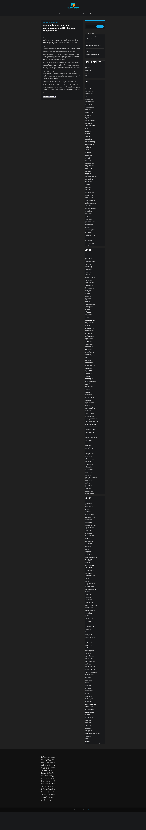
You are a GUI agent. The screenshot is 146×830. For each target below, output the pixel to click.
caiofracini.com (88, 347)
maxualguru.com (88, 309)
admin (45, 34)
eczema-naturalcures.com (90, 589)
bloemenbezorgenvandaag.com (91, 176)
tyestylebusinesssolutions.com (91, 439)
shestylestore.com (89, 491)
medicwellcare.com (89, 403)
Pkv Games (61, 13)
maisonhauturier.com (89, 674)
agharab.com (87, 600)
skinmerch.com (88, 538)
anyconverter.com (89, 154)
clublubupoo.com (88, 445)
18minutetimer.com (89, 327)
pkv (85, 72)
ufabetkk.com (88, 160)
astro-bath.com (88, 591)
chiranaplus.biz (88, 205)
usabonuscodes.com (89, 701)
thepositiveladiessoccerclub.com (92, 604)
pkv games (50, 96)
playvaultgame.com (89, 485)
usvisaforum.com (88, 540)
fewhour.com (87, 325)
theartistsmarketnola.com (90, 203)
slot (54, 96)
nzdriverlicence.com (89, 683)
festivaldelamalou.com (89, 101)
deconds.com (88, 739)
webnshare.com (88, 333)
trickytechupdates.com (90, 235)
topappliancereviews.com (90, 234)
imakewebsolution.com (90, 282)
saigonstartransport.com (90, 186)
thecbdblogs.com (88, 240)
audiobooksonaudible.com (90, 727)
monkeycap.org (88, 128)
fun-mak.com (87, 431)
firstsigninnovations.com (90, 102)
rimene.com (87, 198)
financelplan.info (88, 269)
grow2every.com (88, 655)
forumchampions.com (89, 98)
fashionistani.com (88, 645)
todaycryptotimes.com (90, 699)
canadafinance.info (89, 195)
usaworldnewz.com (89, 506)
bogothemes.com (88, 552)
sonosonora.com (88, 568)
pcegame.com (88, 687)
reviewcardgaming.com (90, 413)
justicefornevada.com (89, 339)
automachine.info (88, 376)
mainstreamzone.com (89, 330)
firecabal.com (88, 648)
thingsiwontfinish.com (89, 493)
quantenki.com (88, 400)
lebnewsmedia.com (89, 567)
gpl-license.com (88, 653)
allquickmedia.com (89, 162)
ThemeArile (87, 809)
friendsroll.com (88, 572)
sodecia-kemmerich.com (90, 429)
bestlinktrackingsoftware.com (91, 443)
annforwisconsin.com (89, 527)
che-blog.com (88, 284)
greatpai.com (87, 608)
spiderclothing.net (89, 573)
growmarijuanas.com (89, 331)
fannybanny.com (88, 463)
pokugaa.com (88, 483)
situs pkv (53, 757)
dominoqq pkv (52, 791)
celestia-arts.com (88, 96)
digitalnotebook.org (89, 307)
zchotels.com (87, 691)
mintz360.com (88, 301)
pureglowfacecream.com (90, 165)
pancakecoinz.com (89, 285)
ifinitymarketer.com (89, 464)
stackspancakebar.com (90, 206)
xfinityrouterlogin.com (89, 230)
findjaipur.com (88, 528)
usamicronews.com (89, 474)
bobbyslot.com (88, 298)
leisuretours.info (88, 341)
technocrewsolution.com (90, 122)
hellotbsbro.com (88, 343)
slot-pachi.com (88, 312)
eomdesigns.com (88, 389)
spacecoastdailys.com (89, 707)
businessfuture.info (89, 271)
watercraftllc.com (88, 613)
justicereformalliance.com (90, 548)
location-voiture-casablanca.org (91, 418)
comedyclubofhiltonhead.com (91, 421)
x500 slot (47, 760)
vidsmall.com (87, 405)
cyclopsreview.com (89, 631)
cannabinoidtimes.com (90, 319)
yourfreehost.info (88, 556)
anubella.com (88, 725)
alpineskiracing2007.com (90, 219)
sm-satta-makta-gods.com (90, 703)
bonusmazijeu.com (89, 447)
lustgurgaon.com (88, 295)
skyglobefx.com (88, 384)
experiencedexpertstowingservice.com (93, 415)
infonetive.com (88, 189)
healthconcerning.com (89, 322)
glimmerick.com (88, 532)
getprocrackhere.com (89, 459)
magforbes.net (88, 126)
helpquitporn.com (89, 660)
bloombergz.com (88, 138)
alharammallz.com (89, 618)
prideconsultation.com (90, 288)
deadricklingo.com (89, 383)
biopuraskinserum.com (90, 192)
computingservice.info (89, 346)
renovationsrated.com (89, 711)
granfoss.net (87, 216)
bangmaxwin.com (88, 187)
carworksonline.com (89, 112)
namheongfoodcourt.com (90, 208)
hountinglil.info (88, 290)
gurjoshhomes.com (89, 559)
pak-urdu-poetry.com (89, 352)
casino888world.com (89, 432)
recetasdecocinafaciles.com (91, 605)
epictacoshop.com (89, 190)
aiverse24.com (88, 723)
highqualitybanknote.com (90, 661)
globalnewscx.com (89, 359)
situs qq (52, 768)
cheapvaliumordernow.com (91, 426)
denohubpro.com (88, 367)
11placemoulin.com (89, 299)
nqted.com (87, 682)
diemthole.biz (88, 158)
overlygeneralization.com (90, 335)
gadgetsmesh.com (89, 338)
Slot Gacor (68, 13)
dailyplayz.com (88, 458)
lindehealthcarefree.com (90, 261)
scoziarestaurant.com (89, 712)
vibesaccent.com (88, 516)
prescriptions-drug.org (90, 120)
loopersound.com (88, 544)
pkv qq (42, 756)
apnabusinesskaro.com (90, 243)
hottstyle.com (88, 664)
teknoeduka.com (88, 696)
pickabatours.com (89, 266)
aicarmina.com (88, 524)
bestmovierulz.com (89, 541)
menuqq (51, 788)
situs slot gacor (47, 767)
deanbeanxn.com (88, 276)
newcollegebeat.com (89, 535)
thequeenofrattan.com (90, 365)
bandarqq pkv (47, 757)
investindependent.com (90, 669)
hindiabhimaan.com (89, 237)
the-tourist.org (88, 133)
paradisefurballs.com (89, 315)
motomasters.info (89, 394)
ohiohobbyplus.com (89, 551)
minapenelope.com (89, 546)
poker (86, 75)
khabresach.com (88, 238)
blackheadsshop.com (89, 416)
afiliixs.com (87, 616)
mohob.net (87, 303)
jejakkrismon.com (88, 157)
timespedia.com (88, 155)
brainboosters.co (88, 519)
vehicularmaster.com (89, 514)
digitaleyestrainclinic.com (90, 226)
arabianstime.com (89, 623)
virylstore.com (88, 115)
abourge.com (88, 615)
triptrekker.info (88, 391)
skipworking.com (88, 150)
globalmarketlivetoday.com (90, 652)
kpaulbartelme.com (89, 419)
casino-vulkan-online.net (90, 221)
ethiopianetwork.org (89, 336)
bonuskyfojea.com (89, 448)
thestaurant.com (88, 442)
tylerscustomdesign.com (90, 110)
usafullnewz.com (88, 503)
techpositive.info (88, 349)
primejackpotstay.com (89, 482)
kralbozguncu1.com (89, 671)
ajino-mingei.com (88, 554)
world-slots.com (88, 280)
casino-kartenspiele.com (90, 141)
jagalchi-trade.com (89, 543)
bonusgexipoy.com (89, 451)
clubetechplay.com (89, 455)
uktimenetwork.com (89, 504)
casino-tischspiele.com (90, 144)
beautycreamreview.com (90, 628)
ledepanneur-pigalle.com (90, 200)
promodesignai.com (89, 717)
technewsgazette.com (89, 163)
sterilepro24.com (88, 410)
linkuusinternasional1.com (90, 570)
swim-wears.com (88, 106)
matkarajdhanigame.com (90, 277)
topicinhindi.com (88, 258)
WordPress (72, 809)
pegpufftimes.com (89, 95)
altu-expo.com (88, 594)
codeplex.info (88, 580)
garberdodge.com (89, 104)
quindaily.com (88, 720)
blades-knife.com (88, 368)
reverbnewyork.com (89, 536)
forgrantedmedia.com (89, 107)
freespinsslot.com (88, 314)
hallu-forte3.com (88, 211)
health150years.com (89, 118)
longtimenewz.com (89, 469)
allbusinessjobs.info (89, 263)
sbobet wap (43, 786)
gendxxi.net (87, 392)
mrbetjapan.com (88, 168)
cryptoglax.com (88, 549)
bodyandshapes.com (89, 731)
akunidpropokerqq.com (90, 583)
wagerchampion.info (89, 379)
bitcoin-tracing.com (89, 730)
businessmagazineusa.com (90, 402)
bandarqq (87, 77)
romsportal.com (88, 488)
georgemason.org (88, 256)
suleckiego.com (88, 245)
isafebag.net (87, 136)
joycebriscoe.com (88, 522)
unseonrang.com (88, 351)
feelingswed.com (88, 647)
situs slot (48, 768)
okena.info (87, 581)
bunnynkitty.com (88, 181)
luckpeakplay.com (88, 472)
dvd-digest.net (88, 202)
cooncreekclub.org (89, 93)
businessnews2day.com (90, 407)
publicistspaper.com (89, 719)
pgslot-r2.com (88, 688)
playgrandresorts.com (89, 486)
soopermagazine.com (89, 706)
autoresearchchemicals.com (91, 242)
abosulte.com (88, 722)
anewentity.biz (88, 170)
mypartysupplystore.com (90, 525)
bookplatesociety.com (89, 565)
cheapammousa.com (89, 602)
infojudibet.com (88, 272)
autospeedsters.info (89, 378)
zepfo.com (87, 693)
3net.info (87, 578)
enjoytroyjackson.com (89, 639)
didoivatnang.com (89, 634)
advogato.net (87, 134)
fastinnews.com (88, 461)
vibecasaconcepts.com (90, 397)
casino (44, 96)
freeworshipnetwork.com (90, 612)
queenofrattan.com (89, 363)
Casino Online (82, 13)
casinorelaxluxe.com (89, 453)
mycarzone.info (88, 395)
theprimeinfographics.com (90, 424)
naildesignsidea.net (89, 607)
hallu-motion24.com (89, 213)
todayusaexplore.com (89, 508)
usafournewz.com (88, 511)
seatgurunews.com (89, 576)
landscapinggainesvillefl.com (91, 672)
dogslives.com (88, 360)
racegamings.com (88, 480)
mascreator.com (88, 676)
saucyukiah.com (88, 87)
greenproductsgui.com (90, 320)
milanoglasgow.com (89, 210)
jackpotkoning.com (89, 466)
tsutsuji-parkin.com (89, 599)
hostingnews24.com (89, 663)
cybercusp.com (88, 736)
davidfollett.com (88, 533)
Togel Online (89, 13)
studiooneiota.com (89, 371)
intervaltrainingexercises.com (91, 437)
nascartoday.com (88, 680)
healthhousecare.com (89, 656)
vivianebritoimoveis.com (90, 125)
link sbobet (46, 762)
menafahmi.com (88, 677)
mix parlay (47, 784)
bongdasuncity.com (89, 311)
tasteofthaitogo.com (89, 179)
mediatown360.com (89, 224)
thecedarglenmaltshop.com (91, 255)
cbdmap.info (87, 274)
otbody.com (87, 146)
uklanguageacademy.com (90, 260)
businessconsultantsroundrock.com (92, 733)
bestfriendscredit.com (89, 586)
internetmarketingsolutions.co (91, 355)
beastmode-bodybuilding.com (91, 268)
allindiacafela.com (88, 218)
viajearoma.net (88, 597)
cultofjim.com (88, 530)
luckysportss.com (88, 471)
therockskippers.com (89, 214)
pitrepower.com (88, 222)
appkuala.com (88, 171)
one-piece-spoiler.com (89, 370)
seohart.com (87, 714)
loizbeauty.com (88, 152)
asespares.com (88, 621)
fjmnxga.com (87, 184)
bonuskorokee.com (89, 450)
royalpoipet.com (88, 440)
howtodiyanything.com (90, 666)
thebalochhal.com (89, 512)
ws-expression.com (89, 690)
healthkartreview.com (89, 658)
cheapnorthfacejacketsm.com (91, 557)
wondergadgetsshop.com (90, 575)
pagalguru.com (88, 685)
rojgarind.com (88, 323)
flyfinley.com (87, 287)
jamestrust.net (88, 147)
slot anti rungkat (48, 765)
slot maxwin (46, 764)
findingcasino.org (88, 373)
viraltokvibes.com (88, 123)
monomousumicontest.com (91, 381)
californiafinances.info (89, 194)
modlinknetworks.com (89, 467)
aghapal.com (87, 592)
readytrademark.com (89, 709)
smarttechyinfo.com (89, 306)
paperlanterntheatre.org (90, 610)
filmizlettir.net (88, 90)
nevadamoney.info (89, 197)
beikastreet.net (88, 88)
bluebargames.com (89, 99)
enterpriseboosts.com (89, 139)
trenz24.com (87, 149)
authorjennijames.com (90, 596)
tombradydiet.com (89, 560)
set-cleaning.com (88, 715)
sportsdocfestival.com (89, 490)
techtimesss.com (88, 114)
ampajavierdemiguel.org (90, 517)
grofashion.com (88, 475)
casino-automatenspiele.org (91, 142)
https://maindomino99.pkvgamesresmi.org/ (50, 800)
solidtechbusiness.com (90, 411)
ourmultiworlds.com (89, 91)
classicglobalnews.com (90, 735)
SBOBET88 (74, 13)
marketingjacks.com (89, 232)
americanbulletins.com (90, 620)
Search (88, 22)
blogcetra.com (88, 354)
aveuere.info (87, 317)
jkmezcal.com (88, 435)
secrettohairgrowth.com (90, 178)
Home (55, 13)
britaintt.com (87, 738)
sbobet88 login (50, 786)
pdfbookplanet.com (89, 362)
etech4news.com (88, 642)
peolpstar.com (88, 109)
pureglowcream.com (89, 174)
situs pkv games (88, 70)
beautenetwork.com (89, 728)
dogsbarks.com (88, 636)
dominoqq (87, 73)
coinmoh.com (88, 629)
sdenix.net (87, 130)
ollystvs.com (87, 357)
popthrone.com (88, 279)
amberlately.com (88, 520)
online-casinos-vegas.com (90, 229)
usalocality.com (88, 509)
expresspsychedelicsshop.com (91, 644)
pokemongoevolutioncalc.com (91, 477)
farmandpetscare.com (89, 344)
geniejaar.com (88, 296)
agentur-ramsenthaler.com (90, 387)
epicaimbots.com (88, 640)
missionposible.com (89, 227)
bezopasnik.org (88, 182)
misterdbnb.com (88, 434)
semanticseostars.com (90, 328)
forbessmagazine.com (89, 650)
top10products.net (89, 264)
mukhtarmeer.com (89, 679)
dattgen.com (87, 632)
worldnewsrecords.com (90, 408)
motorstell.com (88, 117)
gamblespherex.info (89, 386)
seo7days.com (88, 173)
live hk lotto (87, 67)
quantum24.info (88, 399)
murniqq (43, 789)
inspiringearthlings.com (90, 668)
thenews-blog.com (89, 698)
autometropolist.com (89, 626)
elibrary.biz (87, 588)
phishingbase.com (89, 479)
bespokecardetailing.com (90, 584)
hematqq (48, 789)
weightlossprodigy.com (90, 304)
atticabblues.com (88, 624)
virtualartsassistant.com (90, 423)
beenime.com (88, 427)
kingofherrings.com (89, 166)
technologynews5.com (89, 695)
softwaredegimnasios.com (90, 704)
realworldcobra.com (89, 375)
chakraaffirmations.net (90, 291)
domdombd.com (88, 456)
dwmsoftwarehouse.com (90, 637)
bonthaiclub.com (88, 562)
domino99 (47, 756)
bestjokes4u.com (88, 293)
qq (42, 792)
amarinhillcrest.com (89, 131)
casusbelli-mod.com (89, 564)
